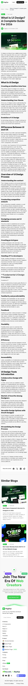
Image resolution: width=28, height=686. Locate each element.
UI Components (6, 624)
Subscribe (20, 617)
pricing (4, 654)
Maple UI (4, 628)
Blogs (7, 9)
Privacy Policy (20, 683)
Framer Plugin (8, 646)
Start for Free (20, 2)
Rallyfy (4, 633)
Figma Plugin (8, 643)
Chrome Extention (9, 641)
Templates (5, 635)
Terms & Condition (9, 683)
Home (2, 9)
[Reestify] (7, 672)
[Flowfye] (16, 672)
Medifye (4, 631)
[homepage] (4, 2)
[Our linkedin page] (9, 675)
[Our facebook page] (3, 675)
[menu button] (26, 2)
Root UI (4, 626)
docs (3, 666)
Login (13, 2)
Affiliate (5, 663)
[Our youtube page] (6, 675)
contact (4, 657)
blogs (3, 660)
